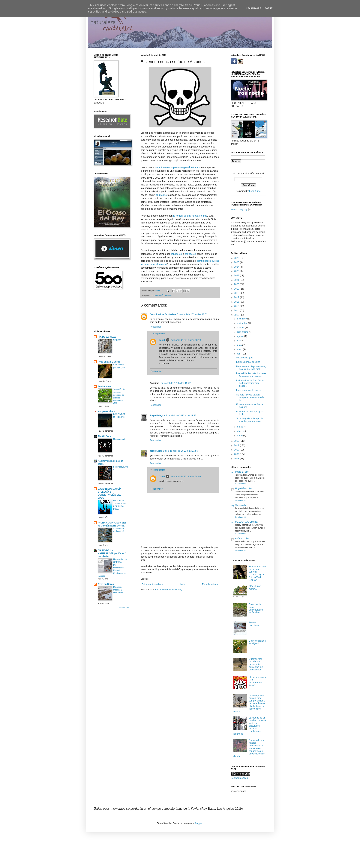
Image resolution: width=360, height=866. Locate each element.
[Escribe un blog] (177, 291)
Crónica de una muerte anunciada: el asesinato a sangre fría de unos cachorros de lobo (249, 748)
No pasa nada (119, 439)
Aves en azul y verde (109, 361)
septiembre (243, 332)
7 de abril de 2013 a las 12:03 (192, 314)
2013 (237, 315)
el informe (161, 195)
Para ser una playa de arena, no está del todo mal (251, 367)
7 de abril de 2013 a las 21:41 (181, 415)
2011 (237, 445)
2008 (237, 458)
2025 (237, 262)
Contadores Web (239, 778)
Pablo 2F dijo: (242, 472)
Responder (155, 326)
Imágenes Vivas (106, 411)
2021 (237, 280)
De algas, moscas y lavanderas (118, 590)
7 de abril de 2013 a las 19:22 (175, 383)
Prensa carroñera (254, 623)
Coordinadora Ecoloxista (163, 314)
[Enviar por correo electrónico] (174, 291)
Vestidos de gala (244, 357)
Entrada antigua (210, 584)
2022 (237, 275)
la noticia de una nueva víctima (190, 215)
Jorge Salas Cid (158, 451)
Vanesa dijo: (241, 505)
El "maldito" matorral (254, 587)
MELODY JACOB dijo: (246, 521)
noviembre (242, 323)
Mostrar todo (124, 607)
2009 (237, 454)
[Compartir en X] (181, 291)
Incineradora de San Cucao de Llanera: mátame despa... (250, 383)
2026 (237, 258)
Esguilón (117, 340)
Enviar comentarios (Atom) (168, 589)
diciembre (242, 318)
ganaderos (177, 253)
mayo (240, 349)
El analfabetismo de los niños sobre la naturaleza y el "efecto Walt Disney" (257, 573)
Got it (269, 8)
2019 (237, 288)
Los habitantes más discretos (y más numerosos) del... (251, 374)
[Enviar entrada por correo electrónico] (167, 291)
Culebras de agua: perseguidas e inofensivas (256, 608)
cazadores (191, 253)
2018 (237, 293)
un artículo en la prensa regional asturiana (177, 167)
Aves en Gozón (106, 584)
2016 (237, 302)
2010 (237, 449)
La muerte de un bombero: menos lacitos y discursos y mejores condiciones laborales (249, 725)
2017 (237, 297)
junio (239, 345)
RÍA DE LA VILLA (107, 337)
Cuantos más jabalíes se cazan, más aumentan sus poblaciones (256, 664)
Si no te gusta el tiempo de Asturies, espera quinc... (249, 419)
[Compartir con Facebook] (184, 291)
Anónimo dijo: (242, 538)
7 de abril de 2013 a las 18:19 (185, 340)
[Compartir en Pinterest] (188, 291)
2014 (237, 310)
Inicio (182, 584)
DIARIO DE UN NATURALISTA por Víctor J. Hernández (112, 553)
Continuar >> (240, 484)
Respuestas (159, 333)
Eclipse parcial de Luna (248, 362)
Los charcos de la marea (248, 390)
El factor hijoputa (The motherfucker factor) (257, 681)
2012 (237, 441)
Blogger (198, 823)
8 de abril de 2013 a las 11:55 (183, 451)
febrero (240, 431)
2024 (237, 267)
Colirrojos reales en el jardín (257, 642)
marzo (240, 426)
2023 (237, 271)
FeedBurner (255, 191)
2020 (237, 284)
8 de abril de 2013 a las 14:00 (185, 476)
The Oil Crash (105, 436)
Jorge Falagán (157, 415)
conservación (158, 295)
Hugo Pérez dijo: (243, 488)
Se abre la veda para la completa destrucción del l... (250, 397)
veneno (168, 295)
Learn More (253, 8)
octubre (241, 327)
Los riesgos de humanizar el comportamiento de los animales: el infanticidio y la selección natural (249, 703)
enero (240, 435)
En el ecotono (105, 386)
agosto (240, 336)
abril (239, 353)
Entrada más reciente (152, 584)
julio (239, 340)
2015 (237, 306)
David (162, 340)
